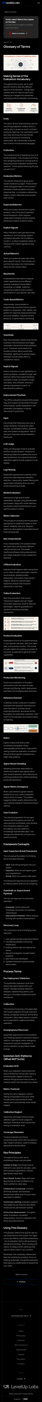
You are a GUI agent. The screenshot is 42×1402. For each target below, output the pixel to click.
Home (21, 1331)
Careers (21, 1354)
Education (21, 1359)
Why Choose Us (21, 1345)
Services (21, 1340)
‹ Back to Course (10, 12)
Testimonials (21, 1349)
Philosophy (21, 1335)
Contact (21, 1364)
